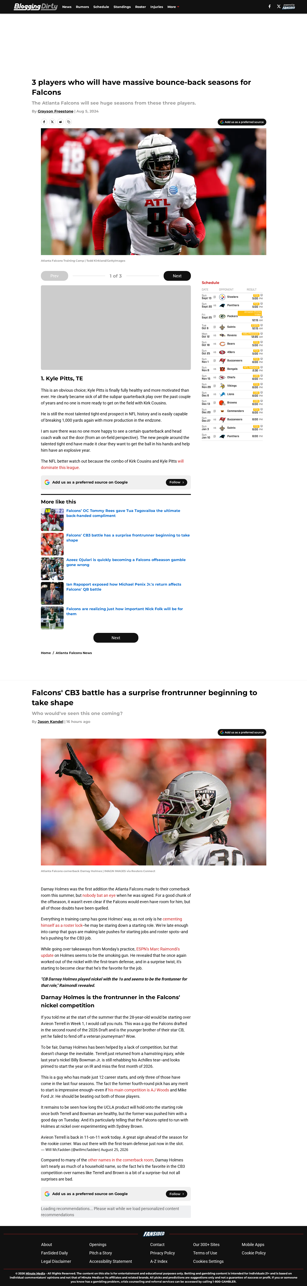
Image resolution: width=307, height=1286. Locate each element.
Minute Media (35, 1273)
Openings (97, 1244)
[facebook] (270, 6)
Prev (54, 275)
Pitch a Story (100, 1253)
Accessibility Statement (110, 1261)
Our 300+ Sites (206, 1244)
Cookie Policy (254, 1253)
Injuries (156, 7)
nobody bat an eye (99, 895)
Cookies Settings (208, 1261)
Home (46, 653)
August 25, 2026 (114, 1149)
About (46, 1244)
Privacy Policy (162, 1253)
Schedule (101, 7)
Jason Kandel (50, 721)
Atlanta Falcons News (74, 653)
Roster (140, 7)
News (66, 7)
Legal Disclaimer (56, 1261)
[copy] (68, 122)
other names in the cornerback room (120, 1160)
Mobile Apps (253, 1244)
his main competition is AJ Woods (138, 1090)
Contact (157, 1244)
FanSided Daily (54, 1253)
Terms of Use (205, 1253)
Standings (122, 7)
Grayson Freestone (55, 111)
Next (177, 275)
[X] (279, 6)
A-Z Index (158, 1261)
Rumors (82, 7)
